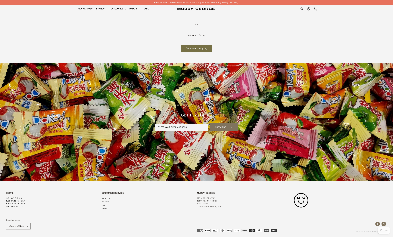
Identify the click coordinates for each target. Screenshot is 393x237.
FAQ (103, 205)
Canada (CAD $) (16, 226)
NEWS (104, 208)
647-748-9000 (202, 204)
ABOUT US (106, 198)
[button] (101, 9)
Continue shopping (196, 48)
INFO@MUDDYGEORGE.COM (209, 206)
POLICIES (105, 202)
